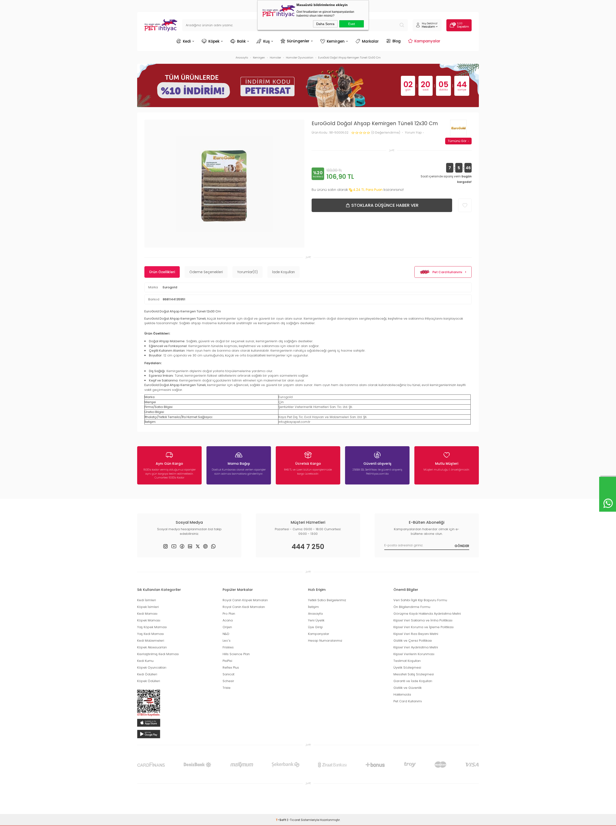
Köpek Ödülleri (148, 681)
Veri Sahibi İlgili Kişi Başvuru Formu (420, 600)
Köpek (213, 41)
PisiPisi (227, 660)
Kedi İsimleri (146, 600)
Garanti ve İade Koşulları (412, 681)
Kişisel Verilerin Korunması (413, 654)
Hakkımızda (402, 694)
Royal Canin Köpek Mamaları (245, 600)
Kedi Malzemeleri (150, 640)
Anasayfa (315, 613)
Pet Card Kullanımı (447, 272)
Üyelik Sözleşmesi (407, 667)
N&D (226, 634)
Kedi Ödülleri (147, 674)
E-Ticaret (293, 820)
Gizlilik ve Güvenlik (407, 687)
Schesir (228, 681)
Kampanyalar (427, 41)
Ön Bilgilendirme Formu (411, 607)
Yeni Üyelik (316, 620)
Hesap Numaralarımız (325, 640)
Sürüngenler (298, 41)
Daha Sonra (325, 24)
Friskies (228, 647)
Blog (396, 41)
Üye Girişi (315, 627)
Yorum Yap (414, 132)
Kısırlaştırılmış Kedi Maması (158, 654)
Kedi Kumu (145, 660)
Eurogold (170, 287)
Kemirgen (336, 41)
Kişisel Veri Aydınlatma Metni (415, 647)
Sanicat (228, 674)
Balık (241, 41)
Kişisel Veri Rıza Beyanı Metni (415, 634)
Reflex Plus (231, 667)
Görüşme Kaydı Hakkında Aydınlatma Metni (427, 613)
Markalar (370, 41)
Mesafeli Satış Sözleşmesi (413, 674)
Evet (351, 24)
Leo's (227, 640)
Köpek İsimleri (148, 607)
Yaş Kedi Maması (150, 634)
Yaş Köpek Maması (152, 627)
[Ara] (402, 25)
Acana (228, 620)
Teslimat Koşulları (407, 660)
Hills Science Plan (236, 654)
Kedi (187, 41)
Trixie (227, 687)
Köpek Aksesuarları (152, 647)
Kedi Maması (147, 613)
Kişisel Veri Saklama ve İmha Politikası (422, 620)
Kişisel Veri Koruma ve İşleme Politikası (423, 627)
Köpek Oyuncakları (151, 667)
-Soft (281, 820)
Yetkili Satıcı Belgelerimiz (327, 600)
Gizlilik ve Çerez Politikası (412, 640)
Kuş (266, 41)
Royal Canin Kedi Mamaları (244, 607)
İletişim (313, 607)
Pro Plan (229, 613)
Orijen (227, 627)
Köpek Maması (148, 620)
